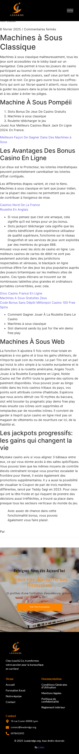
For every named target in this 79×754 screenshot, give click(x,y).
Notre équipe (13, 696)
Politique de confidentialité (50, 700)
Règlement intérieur (53, 707)
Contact (10, 702)
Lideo (41, 747)
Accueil (10, 684)
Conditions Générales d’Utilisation (54, 686)
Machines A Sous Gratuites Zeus (23, 298)
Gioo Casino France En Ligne (21, 293)
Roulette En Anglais (14, 209)
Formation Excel (15, 690)
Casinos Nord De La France (20, 205)
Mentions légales (51, 693)
